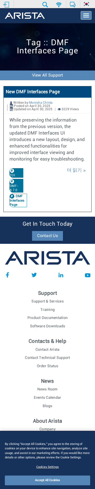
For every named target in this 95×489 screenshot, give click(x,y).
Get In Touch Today (48, 224)
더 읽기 (75, 170)
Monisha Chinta (41, 102)
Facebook (7, 275)
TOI (12, 175)
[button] (45, 4)
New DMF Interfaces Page (33, 92)
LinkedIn (61, 275)
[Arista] (25, 16)
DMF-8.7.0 (14, 188)
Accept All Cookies (47, 480)
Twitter (34, 275)
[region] (47, 460)
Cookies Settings (47, 467)
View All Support (47, 75)
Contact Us (47, 236)
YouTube (87, 275)
